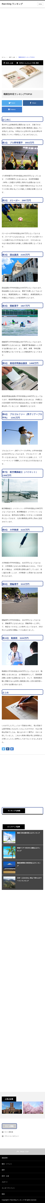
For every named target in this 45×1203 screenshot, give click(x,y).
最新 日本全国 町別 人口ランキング (28, 833)
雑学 (3, 1170)
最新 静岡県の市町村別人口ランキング (29, 864)
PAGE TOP (24, 1152)
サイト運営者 (8, 1132)
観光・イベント (7, 1164)
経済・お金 (12, 57)
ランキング (28, 63)
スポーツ (5, 1182)
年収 (33, 63)
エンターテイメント (8, 1188)
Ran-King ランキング (17, 1200)
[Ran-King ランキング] (12, 4)
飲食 (3, 1194)
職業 (37, 63)
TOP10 (21, 63)
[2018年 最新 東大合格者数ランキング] (12, 1108)
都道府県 (5, 1158)
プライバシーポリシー (11, 1136)
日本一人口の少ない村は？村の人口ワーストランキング (29, 879)
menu (40, 4)
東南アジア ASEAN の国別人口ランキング (28, 849)
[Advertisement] (22, 31)
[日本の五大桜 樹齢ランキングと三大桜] (33, 1108)
